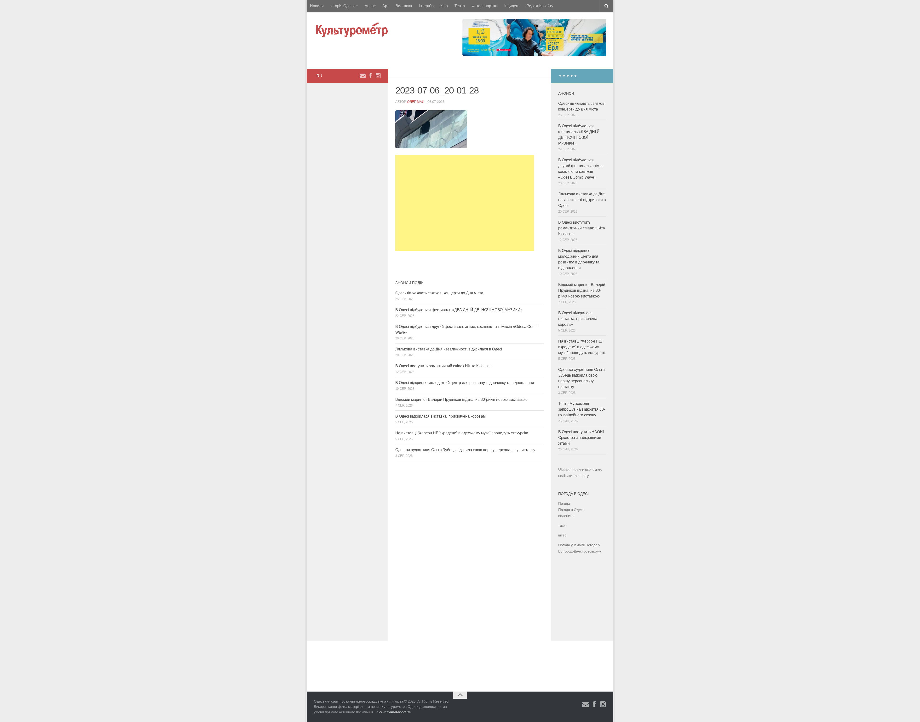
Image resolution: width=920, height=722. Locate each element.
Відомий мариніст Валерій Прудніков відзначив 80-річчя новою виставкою (461, 399)
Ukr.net (563, 469)
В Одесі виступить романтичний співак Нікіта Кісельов (443, 366)
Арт (385, 6)
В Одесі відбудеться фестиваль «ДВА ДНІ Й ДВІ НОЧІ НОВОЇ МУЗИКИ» (459, 310)
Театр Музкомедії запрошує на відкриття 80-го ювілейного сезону (581, 409)
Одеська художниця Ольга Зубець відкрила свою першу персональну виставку (465, 450)
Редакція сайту (540, 6)
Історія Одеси (342, 6)
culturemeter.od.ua (395, 712)
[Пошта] (363, 76)
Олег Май (415, 102)
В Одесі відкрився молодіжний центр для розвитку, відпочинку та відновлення (464, 383)
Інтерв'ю (426, 6)
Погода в (570, 510)
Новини (317, 6)
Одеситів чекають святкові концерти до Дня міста (439, 293)
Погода (564, 503)
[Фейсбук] (370, 76)
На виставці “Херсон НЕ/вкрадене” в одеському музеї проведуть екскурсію (461, 433)
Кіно (444, 6)
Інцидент (512, 6)
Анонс (370, 6)
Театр (459, 6)
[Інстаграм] (378, 76)
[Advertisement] (464, 203)
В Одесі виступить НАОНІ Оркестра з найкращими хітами (581, 437)
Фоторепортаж (485, 6)
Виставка (404, 6)
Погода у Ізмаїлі (571, 545)
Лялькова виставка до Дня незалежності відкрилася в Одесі (448, 349)
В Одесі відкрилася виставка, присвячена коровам (440, 416)
